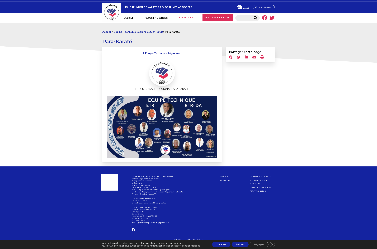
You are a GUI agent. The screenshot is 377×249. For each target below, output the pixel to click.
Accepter (221, 244)
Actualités (225, 181)
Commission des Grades (260, 177)
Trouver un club (258, 191)
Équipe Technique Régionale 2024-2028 (138, 32)
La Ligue (129, 18)
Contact (224, 177)
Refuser (240, 244)
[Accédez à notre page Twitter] (272, 18)
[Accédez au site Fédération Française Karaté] (242, 7)
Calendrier (186, 17)
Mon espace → (266, 7)
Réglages (259, 244)
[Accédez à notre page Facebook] (264, 18)
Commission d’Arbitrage (261, 187)
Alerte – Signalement (218, 17)
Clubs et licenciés (156, 18)
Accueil (106, 32)
